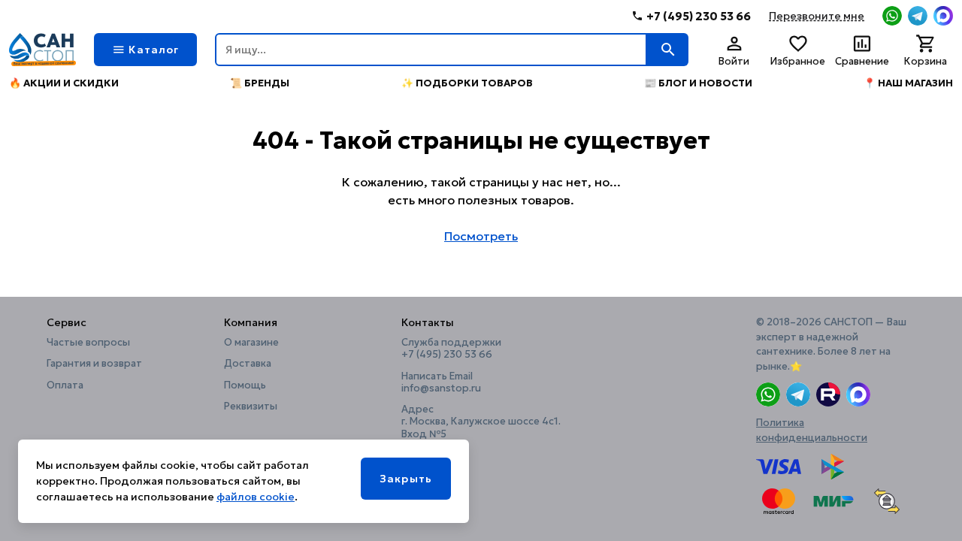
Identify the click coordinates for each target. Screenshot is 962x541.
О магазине (251, 343)
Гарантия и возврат (94, 364)
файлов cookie (255, 496)
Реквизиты (250, 406)
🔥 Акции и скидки (64, 83)
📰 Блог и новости (698, 83)
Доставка (247, 364)
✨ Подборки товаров (467, 83)
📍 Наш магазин (908, 83)
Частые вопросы (88, 343)
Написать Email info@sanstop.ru (441, 382)
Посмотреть (481, 235)
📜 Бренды (259, 83)
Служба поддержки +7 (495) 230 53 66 (451, 349)
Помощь (245, 385)
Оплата (65, 385)
